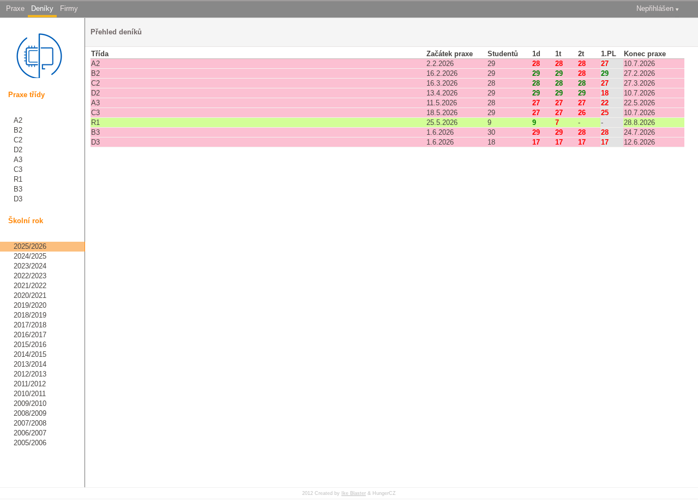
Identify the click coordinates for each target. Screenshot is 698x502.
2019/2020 (30, 305)
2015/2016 (30, 344)
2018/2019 (30, 315)
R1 (18, 179)
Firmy (69, 8)
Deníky (42, 8)
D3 (18, 199)
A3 (18, 160)
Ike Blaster (353, 493)
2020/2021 (30, 295)
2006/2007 (30, 433)
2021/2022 (30, 286)
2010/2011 (30, 394)
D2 (18, 150)
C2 (18, 140)
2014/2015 (30, 354)
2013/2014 (30, 364)
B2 (18, 130)
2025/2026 (30, 246)
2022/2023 (30, 276)
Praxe (15, 8)
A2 (18, 120)
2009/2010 (30, 403)
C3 (18, 169)
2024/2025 (30, 256)
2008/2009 (30, 413)
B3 (18, 189)
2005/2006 (30, 443)
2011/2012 (30, 384)
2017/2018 (30, 325)
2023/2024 (30, 266)
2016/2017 (30, 335)
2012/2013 (30, 374)
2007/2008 (30, 423)
